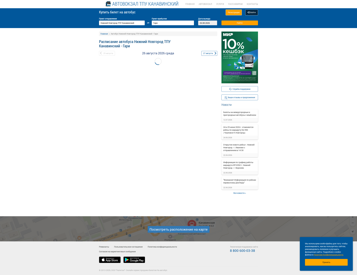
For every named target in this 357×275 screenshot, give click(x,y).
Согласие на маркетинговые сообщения (117, 251)
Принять (326, 262)
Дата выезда (204, 18)
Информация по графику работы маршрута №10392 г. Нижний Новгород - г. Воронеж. (238, 165)
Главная (190, 4)
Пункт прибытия (159, 18)
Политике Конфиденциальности (328, 254)
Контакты (252, 4)
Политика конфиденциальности (162, 246)
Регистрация (234, 12)
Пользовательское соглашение (128, 246)
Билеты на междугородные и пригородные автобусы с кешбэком (239, 113)
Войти (253, 12)
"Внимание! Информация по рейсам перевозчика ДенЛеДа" (239, 181)
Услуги (220, 4)
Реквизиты (104, 246)
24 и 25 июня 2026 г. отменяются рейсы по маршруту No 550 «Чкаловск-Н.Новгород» (238, 130)
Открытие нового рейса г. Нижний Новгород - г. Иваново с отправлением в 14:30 (239, 147)
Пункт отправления (108, 18)
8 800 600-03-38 (242, 250)
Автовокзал (205, 4)
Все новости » (239, 193)
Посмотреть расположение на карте (178, 229)
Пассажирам (235, 4)
